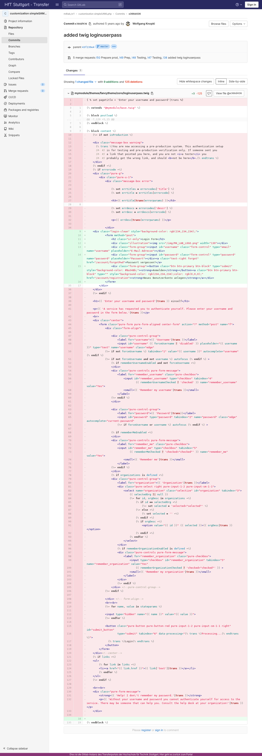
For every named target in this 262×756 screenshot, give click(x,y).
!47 (149, 57)
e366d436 (135, 13)
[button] (57, 5)
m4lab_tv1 (69, 13)
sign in (159, 730)
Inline (221, 81)
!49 (121, 57)
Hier (162, 754)
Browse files (218, 23)
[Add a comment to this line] (63, 100)
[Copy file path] (152, 93)
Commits (120, 13)
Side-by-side (237, 81)
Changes (73, 70)
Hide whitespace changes (195, 81)
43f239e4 (88, 47)
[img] (114, 46)
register (146, 730)
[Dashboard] (27, 4)
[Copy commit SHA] (90, 24)
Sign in (251, 4)
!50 (98, 57)
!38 (165, 57)
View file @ (229, 93)
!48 (134, 57)
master (105, 46)
